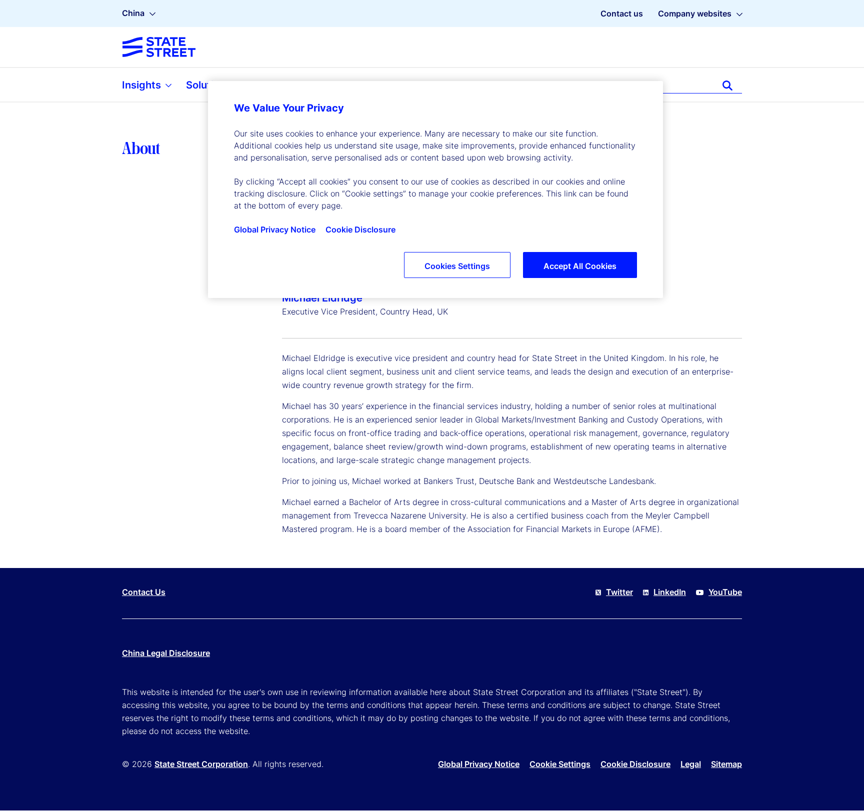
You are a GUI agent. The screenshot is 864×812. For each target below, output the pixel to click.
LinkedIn (670, 592)
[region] (435, 189)
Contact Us (144, 592)
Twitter (619, 592)
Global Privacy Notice (479, 764)
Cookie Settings (560, 764)
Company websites (695, 13)
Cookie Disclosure (635, 764)
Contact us (621, 13)
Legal (690, 764)
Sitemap (726, 764)
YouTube (725, 592)
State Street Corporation (201, 764)
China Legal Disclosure (166, 653)
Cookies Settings (457, 266)
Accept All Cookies (580, 266)
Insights (143, 85)
